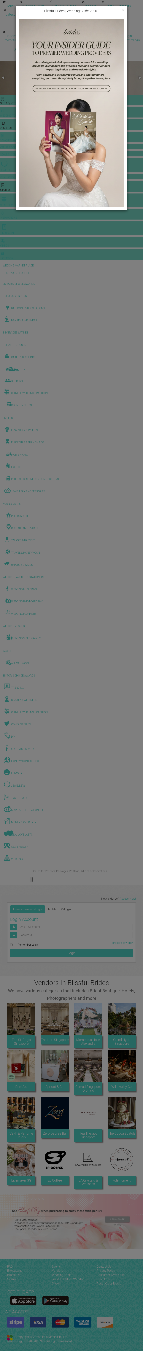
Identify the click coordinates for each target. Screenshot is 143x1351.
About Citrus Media (109, 1283)
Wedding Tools (33, 6)
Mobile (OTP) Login (59, 909)
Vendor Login (53, 36)
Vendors (90, 6)
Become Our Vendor (21, 36)
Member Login (121, 36)
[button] (3, 78)
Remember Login (28, 944)
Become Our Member (87, 36)
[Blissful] (23, 1300)
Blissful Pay (14, 1275)
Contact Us (104, 1266)
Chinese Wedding (84, 19)
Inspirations (113, 19)
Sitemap (12, 1279)
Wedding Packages (110, 27)
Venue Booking (61, 11)
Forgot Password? (122, 942)
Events (56, 1266)
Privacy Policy (106, 1270)
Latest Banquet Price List (24, 14)
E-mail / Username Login (27, 909)
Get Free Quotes (64, 6)
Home (10, 6)
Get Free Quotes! (84, 40)
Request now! (128, 898)
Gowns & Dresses (93, 11)
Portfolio (120, 11)
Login (72, 953)
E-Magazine (79, 27)
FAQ (10, 1266)
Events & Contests (117, 6)
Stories (56, 19)
